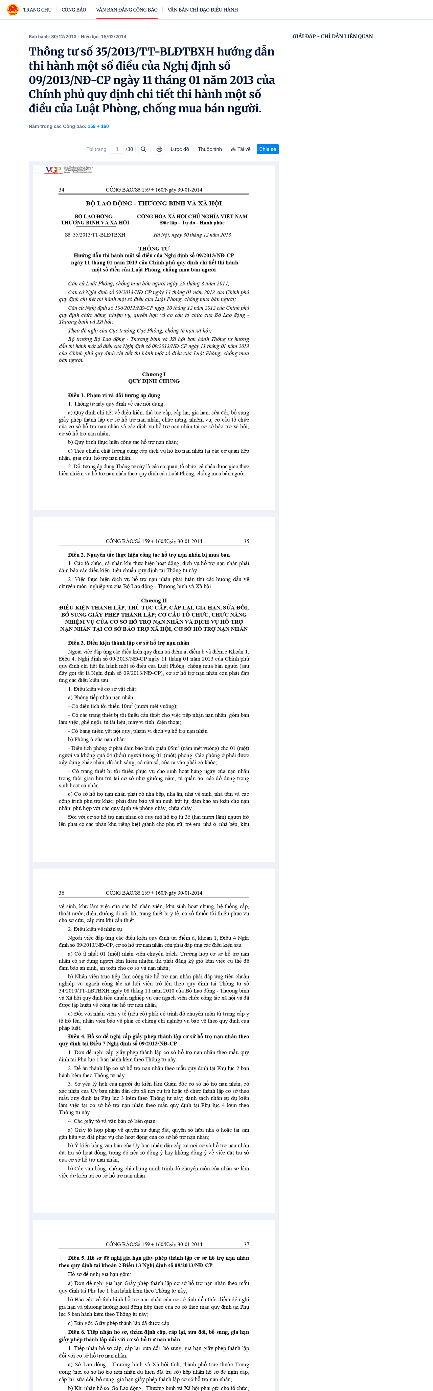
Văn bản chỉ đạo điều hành (203, 10)
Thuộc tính (210, 149)
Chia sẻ (267, 149)
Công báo (74, 10)
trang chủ (37, 10)
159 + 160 (98, 126)
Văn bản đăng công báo (127, 10)
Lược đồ (179, 149)
